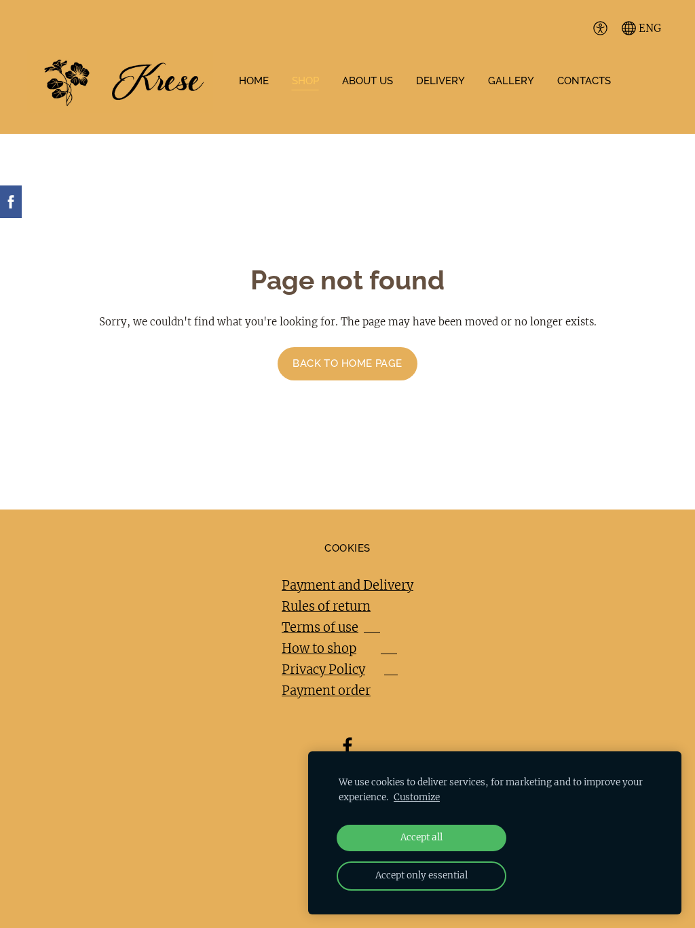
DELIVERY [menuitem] (440, 81)
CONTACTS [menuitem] (584, 81)
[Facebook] (347, 745)
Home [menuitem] (254, 81)
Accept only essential (421, 875)
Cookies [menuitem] (347, 548)
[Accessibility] (600, 28)
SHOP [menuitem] (305, 81)
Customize (417, 797)
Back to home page (347, 363)
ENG (648, 28)
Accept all (421, 837)
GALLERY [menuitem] (511, 81)
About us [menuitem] (367, 81)
